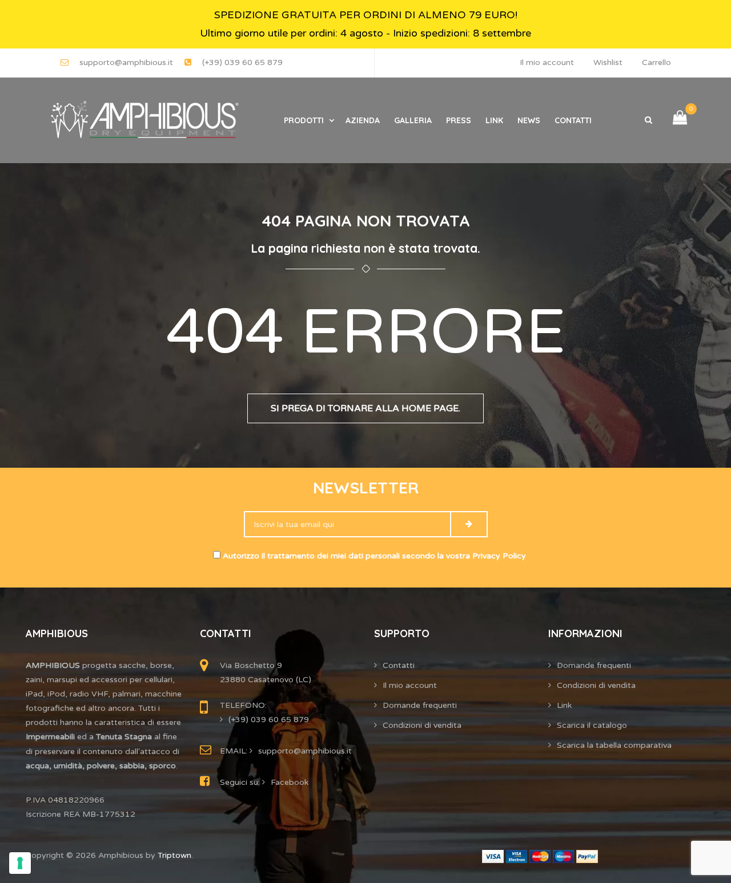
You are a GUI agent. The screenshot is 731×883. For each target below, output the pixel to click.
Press (458, 120)
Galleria (413, 120)
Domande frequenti (420, 705)
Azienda (363, 120)
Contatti (573, 120)
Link (494, 120)
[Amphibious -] (143, 120)
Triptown (174, 855)
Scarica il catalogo (592, 725)
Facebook (289, 782)
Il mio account (547, 62)
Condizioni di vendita (422, 725)
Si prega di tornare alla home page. (365, 408)
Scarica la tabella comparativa (614, 745)
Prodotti (304, 120)
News (528, 120)
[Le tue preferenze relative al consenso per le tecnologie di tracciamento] (20, 863)
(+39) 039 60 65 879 (242, 62)
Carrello (656, 62)
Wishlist (607, 62)
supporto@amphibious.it (126, 62)
